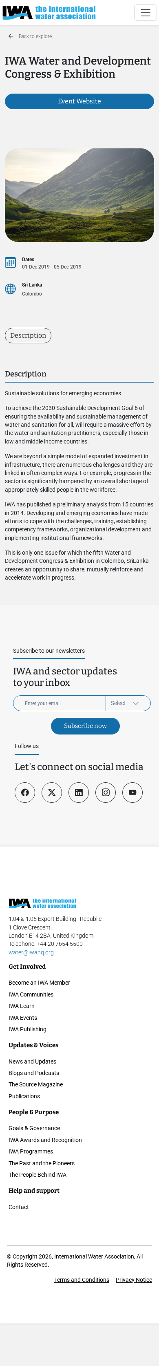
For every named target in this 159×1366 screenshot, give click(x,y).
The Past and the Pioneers (42, 1163)
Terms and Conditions (81, 1279)
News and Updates (32, 1061)
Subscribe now (85, 726)
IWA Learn (22, 1006)
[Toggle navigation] (145, 12)
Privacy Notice (134, 1279)
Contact (19, 1207)
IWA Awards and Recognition (45, 1140)
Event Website (79, 101)
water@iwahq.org (31, 952)
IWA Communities (31, 994)
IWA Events (23, 1017)
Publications (24, 1096)
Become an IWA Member (39, 982)
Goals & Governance (34, 1128)
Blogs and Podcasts (34, 1073)
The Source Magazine (36, 1084)
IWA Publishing (27, 1029)
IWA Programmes (31, 1151)
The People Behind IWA (37, 1174)
